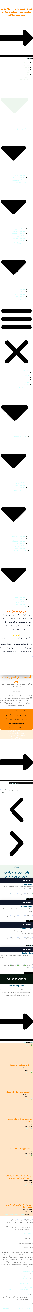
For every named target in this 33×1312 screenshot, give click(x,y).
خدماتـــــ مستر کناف (27, 1271)
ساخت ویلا (26, 1276)
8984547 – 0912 (28, 1234)
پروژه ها (27, 67)
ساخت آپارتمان (25, 1273)
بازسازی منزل (25, 1278)
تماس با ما (26, 77)
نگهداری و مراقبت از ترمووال (20, 1065)
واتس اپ (26, 1292)
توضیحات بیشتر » (27, 1067)
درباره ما (26, 74)
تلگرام (27, 1294)
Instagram (30, 1311)
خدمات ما (26, 65)
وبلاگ (27, 69)
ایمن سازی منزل (24, 1283)
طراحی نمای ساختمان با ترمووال (19, 1092)
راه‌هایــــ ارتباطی (28, 1287)
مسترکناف (26, 62)
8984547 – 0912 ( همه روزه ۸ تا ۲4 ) (19, 1289)
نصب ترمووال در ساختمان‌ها (21, 1148)
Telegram (5, 1308)
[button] (16, 335)
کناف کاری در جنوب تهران (20, 299)
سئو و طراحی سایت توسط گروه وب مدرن (21, 1308)
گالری (27, 72)
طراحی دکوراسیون (24, 1280)
